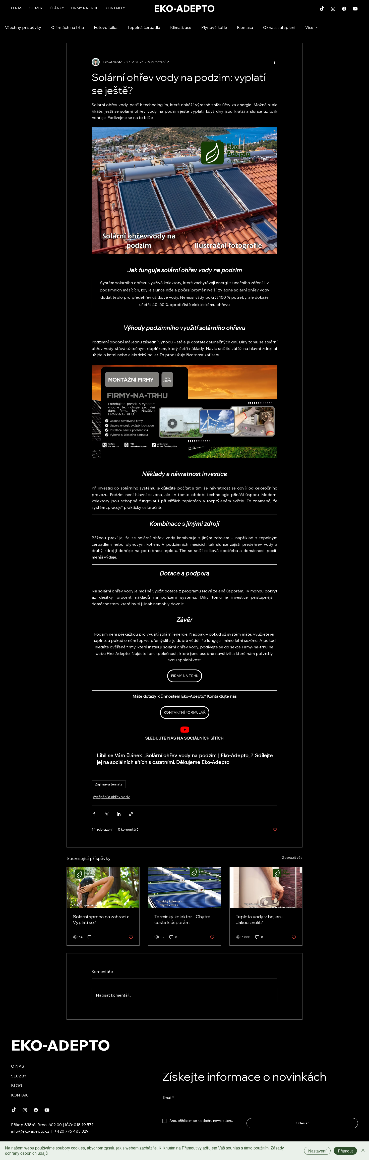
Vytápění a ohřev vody (111, 797)
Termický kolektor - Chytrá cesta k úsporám (182, 919)
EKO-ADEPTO (184, 8)
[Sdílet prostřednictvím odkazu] (131, 814)
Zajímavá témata (108, 784)
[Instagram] (333, 9)
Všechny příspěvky (23, 27)
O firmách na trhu (67, 27)
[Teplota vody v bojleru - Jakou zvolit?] (266, 887)
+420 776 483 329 (71, 1131)
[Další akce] (274, 62)
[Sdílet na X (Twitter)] (106, 814)
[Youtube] (355, 9)
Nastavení (317, 1151)
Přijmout (345, 1151)
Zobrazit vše (292, 857)
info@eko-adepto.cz (30, 1131)
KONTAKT (20, 1094)
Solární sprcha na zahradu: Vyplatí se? (101, 919)
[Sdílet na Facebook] (94, 814)
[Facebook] (344, 9)
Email (168, 1097)
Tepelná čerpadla (144, 27)
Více (309, 27)
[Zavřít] (363, 1150)
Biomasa (245, 27)
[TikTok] (322, 9)
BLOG (16, 1085)
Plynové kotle (214, 27)
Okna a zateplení (279, 27)
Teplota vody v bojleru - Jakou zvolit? (260, 919)
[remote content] (185, 730)
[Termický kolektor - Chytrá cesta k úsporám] (184, 887)
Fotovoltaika (105, 27)
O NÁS (17, 1066)
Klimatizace (180, 27)
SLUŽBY (19, 1075)
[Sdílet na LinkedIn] (118, 814)
